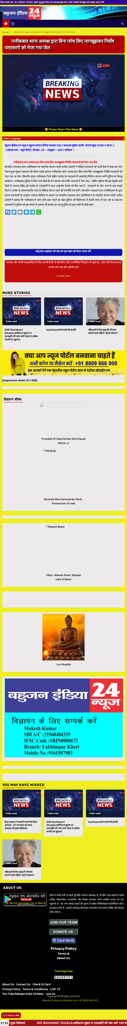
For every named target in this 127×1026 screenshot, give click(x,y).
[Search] (122, 24)
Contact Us (23, 984)
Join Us (50, 993)
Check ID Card (41, 984)
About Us (8, 984)
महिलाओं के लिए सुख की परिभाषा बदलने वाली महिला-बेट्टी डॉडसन (103, 331)
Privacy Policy (11, 989)
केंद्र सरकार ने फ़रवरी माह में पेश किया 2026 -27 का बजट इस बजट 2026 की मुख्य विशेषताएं (21, 825)
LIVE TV (55, 989)
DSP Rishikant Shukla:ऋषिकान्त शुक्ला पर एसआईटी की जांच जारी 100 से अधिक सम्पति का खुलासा (21, 334)
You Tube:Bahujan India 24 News (22, 993)
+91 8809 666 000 (88, 1000)
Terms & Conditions (35, 989)
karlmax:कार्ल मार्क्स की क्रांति (61, 329)
